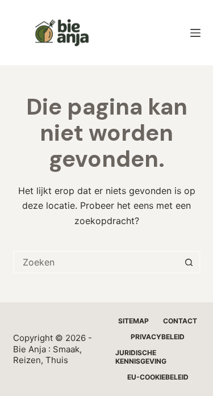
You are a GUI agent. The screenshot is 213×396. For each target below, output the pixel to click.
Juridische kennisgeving (140, 357)
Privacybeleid (158, 336)
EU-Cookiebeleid (158, 377)
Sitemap (133, 321)
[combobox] (96, 262)
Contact (180, 321)
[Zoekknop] (189, 262)
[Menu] (195, 33)
